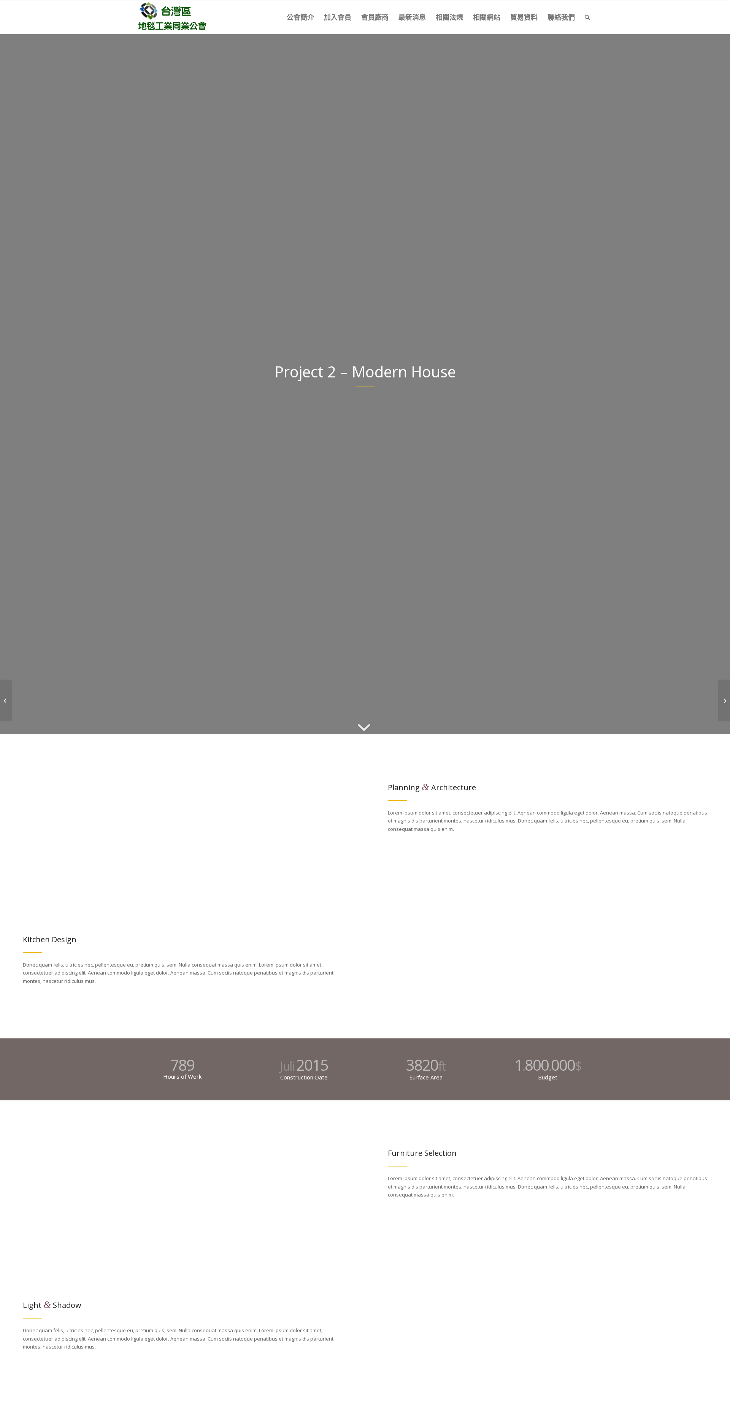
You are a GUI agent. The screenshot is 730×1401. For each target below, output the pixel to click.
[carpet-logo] (171, 17)
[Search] (587, 17)
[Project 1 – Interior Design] (6, 700)
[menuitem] (300, 17)
